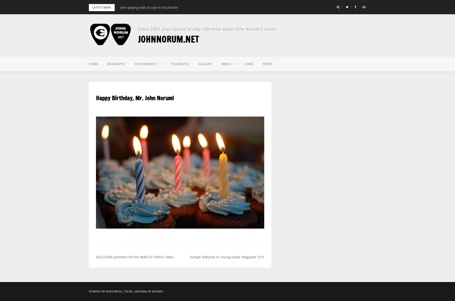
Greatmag (141, 291)
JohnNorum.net (168, 39)
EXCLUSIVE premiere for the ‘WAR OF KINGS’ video (135, 257)
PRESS (267, 64)
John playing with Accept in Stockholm (149, 7)
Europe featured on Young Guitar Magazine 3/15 (227, 257)
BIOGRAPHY (116, 64)
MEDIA (226, 64)
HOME (93, 64)
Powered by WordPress (105, 291)
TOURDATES (179, 64)
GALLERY (205, 64)
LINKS (249, 64)
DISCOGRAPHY (146, 64)
